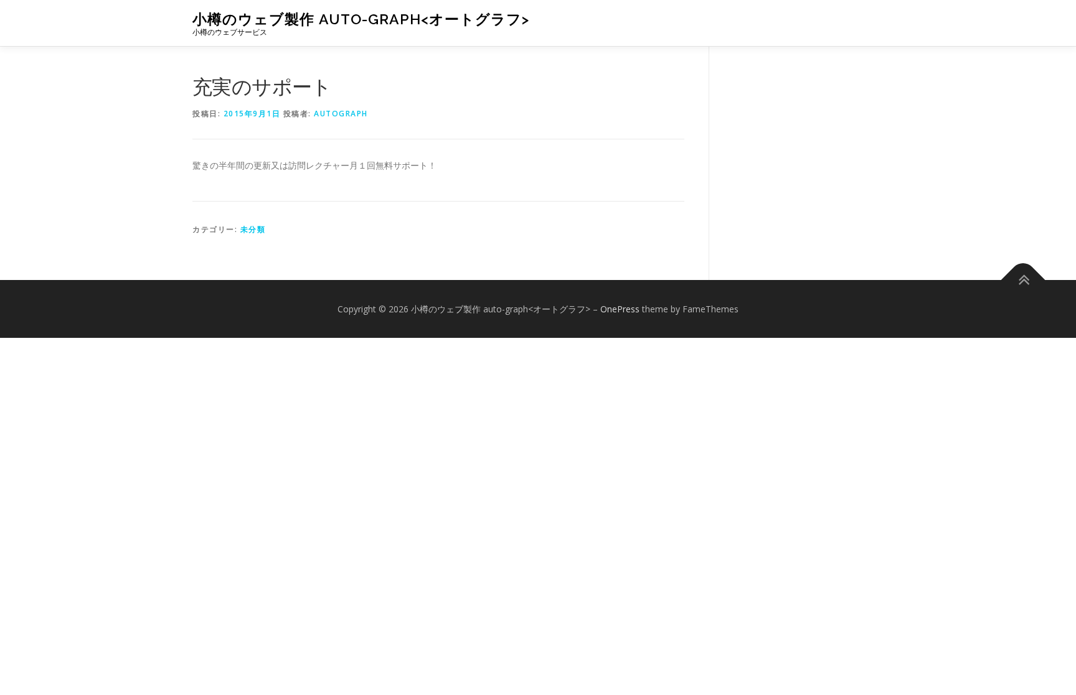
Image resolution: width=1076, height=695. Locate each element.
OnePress (619, 309)
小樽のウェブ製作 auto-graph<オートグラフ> (360, 19)
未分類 (253, 229)
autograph (341, 113)
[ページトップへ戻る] (1023, 280)
